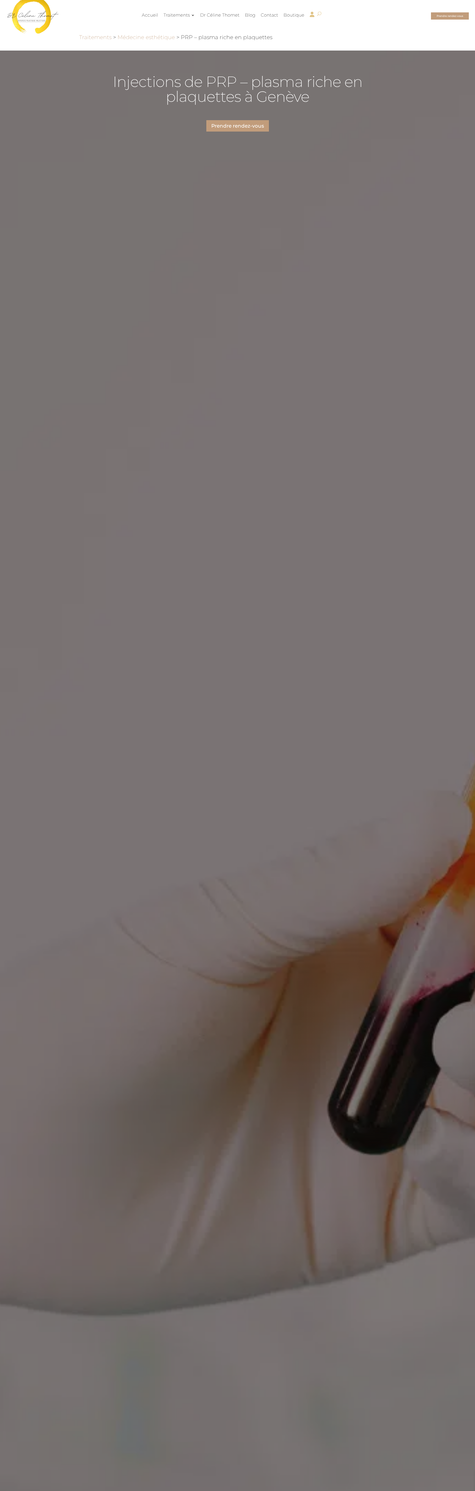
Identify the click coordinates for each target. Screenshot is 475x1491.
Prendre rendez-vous (450, 16)
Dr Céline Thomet (219, 15)
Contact (269, 15)
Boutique (294, 15)
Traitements (177, 15)
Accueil (150, 15)
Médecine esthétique (146, 37)
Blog (250, 15)
